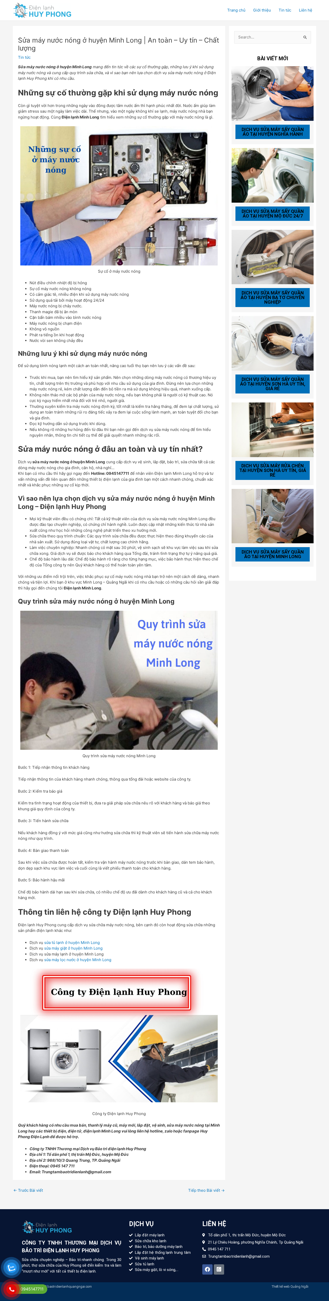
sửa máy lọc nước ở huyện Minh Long (77, 959)
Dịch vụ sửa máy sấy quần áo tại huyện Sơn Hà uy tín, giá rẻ (272, 384)
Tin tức (285, 10)
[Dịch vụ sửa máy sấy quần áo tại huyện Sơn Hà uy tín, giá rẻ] (273, 343)
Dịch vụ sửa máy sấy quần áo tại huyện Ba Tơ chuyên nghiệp (273, 297)
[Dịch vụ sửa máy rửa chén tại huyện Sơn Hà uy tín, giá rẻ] (273, 429)
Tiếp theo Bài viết (206, 1190)
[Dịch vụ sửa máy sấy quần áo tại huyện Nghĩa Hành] (273, 93)
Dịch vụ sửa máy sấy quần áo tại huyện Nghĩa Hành (273, 132)
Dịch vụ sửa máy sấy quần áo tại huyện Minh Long (273, 554)
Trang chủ (236, 10)
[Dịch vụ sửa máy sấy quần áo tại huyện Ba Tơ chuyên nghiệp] (273, 256)
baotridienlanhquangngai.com (69, 1286)
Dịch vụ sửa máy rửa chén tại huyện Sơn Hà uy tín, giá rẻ (272, 470)
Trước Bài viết (28, 1190)
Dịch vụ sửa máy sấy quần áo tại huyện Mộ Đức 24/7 (273, 214)
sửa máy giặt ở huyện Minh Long (73, 948)
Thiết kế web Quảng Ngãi (290, 1286)
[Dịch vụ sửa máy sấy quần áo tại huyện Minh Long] (273, 515)
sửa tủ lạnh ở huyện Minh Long (72, 942)
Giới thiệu (262, 10)
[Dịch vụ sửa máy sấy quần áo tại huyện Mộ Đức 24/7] (273, 174)
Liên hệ (305, 10)
